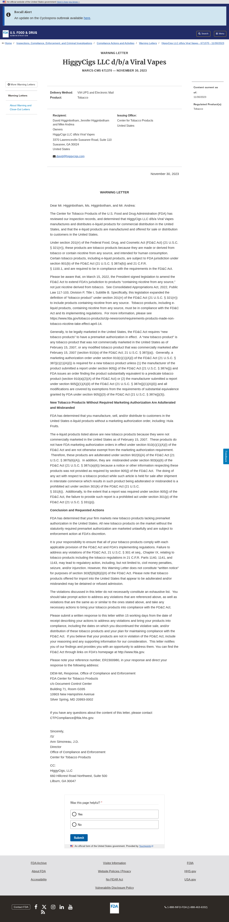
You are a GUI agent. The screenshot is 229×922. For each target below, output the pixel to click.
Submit (79, 837)
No (80, 824)
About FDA (39, 871)
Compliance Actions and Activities (115, 43)
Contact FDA (21, 907)
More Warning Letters (22, 84)
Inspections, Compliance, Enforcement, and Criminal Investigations (54, 43)
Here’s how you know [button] (67, 2)
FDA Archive (39, 863)
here (87, 18)
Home (8, 43)
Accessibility (39, 879)
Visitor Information (114, 863)
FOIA (190, 863)
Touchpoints (145, 846)
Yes (80, 814)
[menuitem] (208, 93)
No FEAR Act (114, 879)
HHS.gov (190, 871)
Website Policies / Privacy (114, 871)
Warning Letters (148, 43)
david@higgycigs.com (70, 156)
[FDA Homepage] (20, 33)
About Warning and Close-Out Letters (20, 107)
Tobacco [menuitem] (198, 108)
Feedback (226, 456)
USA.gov (190, 879)
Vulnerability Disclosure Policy (114, 887)
